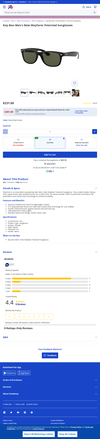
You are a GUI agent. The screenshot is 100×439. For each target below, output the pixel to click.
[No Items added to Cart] (95, 7)
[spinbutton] (50, 131)
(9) (96, 103)
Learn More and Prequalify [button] (81, 112)
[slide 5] (58, 93)
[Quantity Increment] (94, 131)
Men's (13, 21)
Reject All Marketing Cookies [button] (38, 434)
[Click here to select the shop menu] (4, 7)
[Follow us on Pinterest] (31, 412)
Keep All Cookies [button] (67, 434)
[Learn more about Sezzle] (50, 163)
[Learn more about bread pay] (50, 171)
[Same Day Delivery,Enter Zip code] (81, 143)
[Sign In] (84, 7)
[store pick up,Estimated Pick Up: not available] (18, 143)
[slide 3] (41, 93)
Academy (6, 21)
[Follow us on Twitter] (11, 412)
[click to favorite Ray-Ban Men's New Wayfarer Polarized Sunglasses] (74, 83)
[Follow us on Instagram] (24, 412)
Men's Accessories (23, 21)
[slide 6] (67, 93)
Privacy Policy (76, 427)
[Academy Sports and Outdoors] (10, 7)
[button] (85, 112)
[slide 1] (24, 93)
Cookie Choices (38, 429)
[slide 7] (75, 93)
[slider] (50, 57)
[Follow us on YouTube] (18, 412)
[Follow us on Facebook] (4, 412)
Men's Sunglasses (38, 21)
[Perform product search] (94, 12)
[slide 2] (33, 93)
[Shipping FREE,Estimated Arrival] (50, 143)
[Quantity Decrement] (5, 131)
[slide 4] (50, 93)
